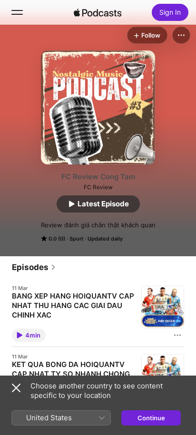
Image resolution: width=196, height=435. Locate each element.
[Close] (16, 388)
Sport (76, 238)
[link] (34, 267)
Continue (151, 418)
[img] (97, 12)
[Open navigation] (17, 12)
